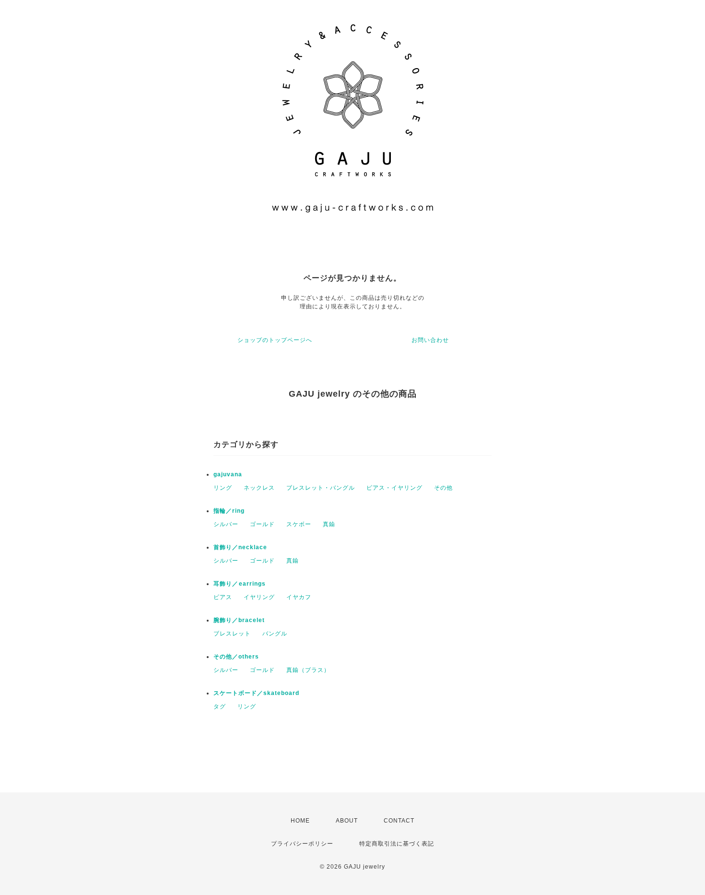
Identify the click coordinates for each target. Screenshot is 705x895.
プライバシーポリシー (302, 843)
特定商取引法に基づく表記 (396, 843)
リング (222, 487)
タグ (219, 706)
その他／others (236, 656)
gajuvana (227, 474)
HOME (300, 820)
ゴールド (262, 524)
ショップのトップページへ (274, 340)
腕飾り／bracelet (239, 620)
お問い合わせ (430, 340)
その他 (443, 487)
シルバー (225, 524)
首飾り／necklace (240, 547)
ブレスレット (232, 633)
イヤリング (259, 597)
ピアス (222, 597)
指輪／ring (229, 510)
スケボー (298, 524)
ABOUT (347, 820)
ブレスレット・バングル (320, 487)
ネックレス (259, 487)
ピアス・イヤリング (394, 487)
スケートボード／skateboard (256, 693)
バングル (274, 633)
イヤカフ (298, 597)
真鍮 (329, 524)
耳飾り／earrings (239, 583)
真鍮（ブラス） (308, 670)
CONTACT (399, 820)
